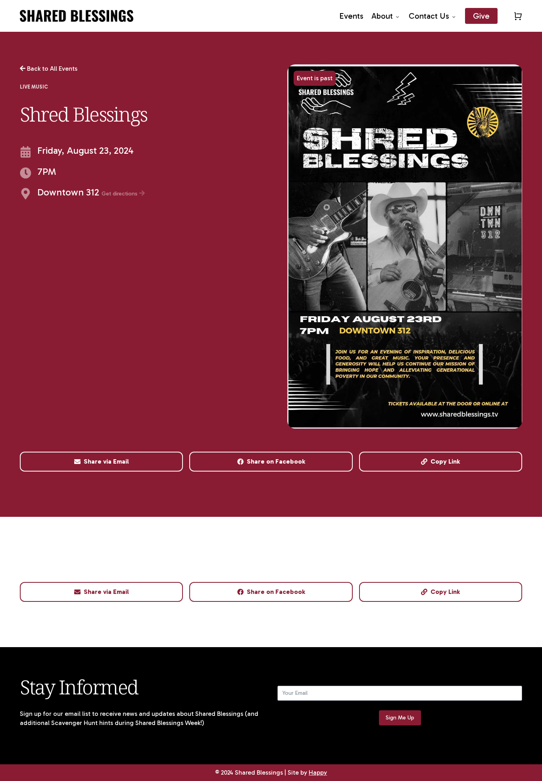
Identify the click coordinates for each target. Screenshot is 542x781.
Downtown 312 (88, 193)
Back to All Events (51, 68)
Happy (318, 772)
